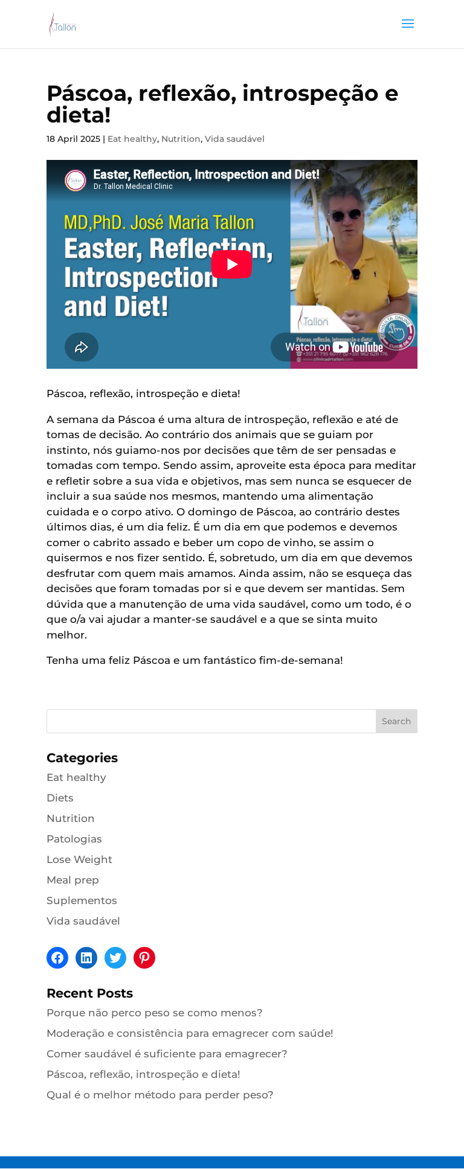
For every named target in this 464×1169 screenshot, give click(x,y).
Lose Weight (79, 859)
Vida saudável (235, 138)
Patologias (74, 839)
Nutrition (181, 138)
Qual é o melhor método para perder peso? (160, 1095)
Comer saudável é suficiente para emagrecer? (167, 1054)
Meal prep (73, 880)
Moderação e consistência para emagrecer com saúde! (190, 1033)
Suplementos (82, 900)
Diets (60, 798)
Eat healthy (132, 138)
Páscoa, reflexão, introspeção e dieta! (143, 1074)
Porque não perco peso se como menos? (155, 1013)
